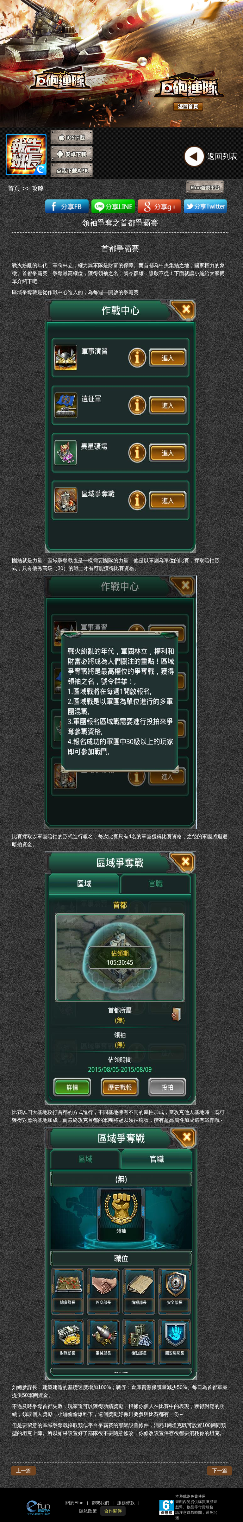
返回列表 (222, 156)
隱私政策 (88, 1510)
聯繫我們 (100, 1502)
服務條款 (126, 1502)
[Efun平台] (207, 187)
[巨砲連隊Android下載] (71, 153)
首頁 (14, 188)
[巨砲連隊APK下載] (71, 170)
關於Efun (74, 1502)
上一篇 (23, 1470)
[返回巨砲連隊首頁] (182, 84)
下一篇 (219, 1470)
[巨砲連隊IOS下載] (71, 137)
